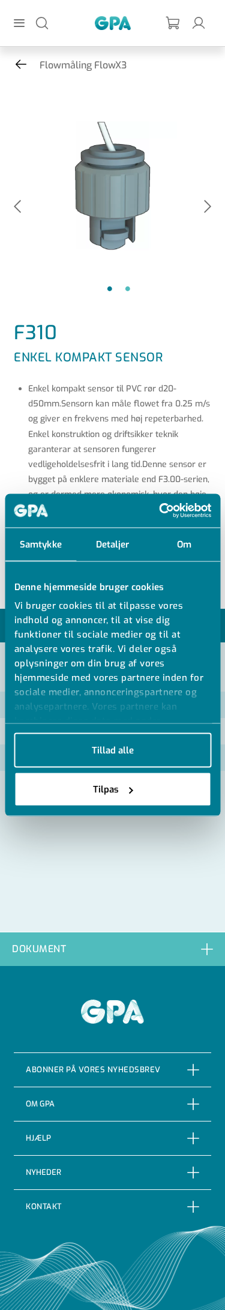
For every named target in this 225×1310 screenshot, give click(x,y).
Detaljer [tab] (113, 544)
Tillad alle (113, 750)
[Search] (42, 22)
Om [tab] (184, 544)
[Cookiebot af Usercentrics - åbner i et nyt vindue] (160, 511)
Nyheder (43, 1172)
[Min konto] (198, 22)
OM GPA (40, 1104)
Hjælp (38, 1138)
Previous (17, 207)
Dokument (39, 949)
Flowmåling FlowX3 (83, 65)
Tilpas (106, 789)
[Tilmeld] (173, 23)
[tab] (112, 949)
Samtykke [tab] (41, 544)
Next (207, 207)
